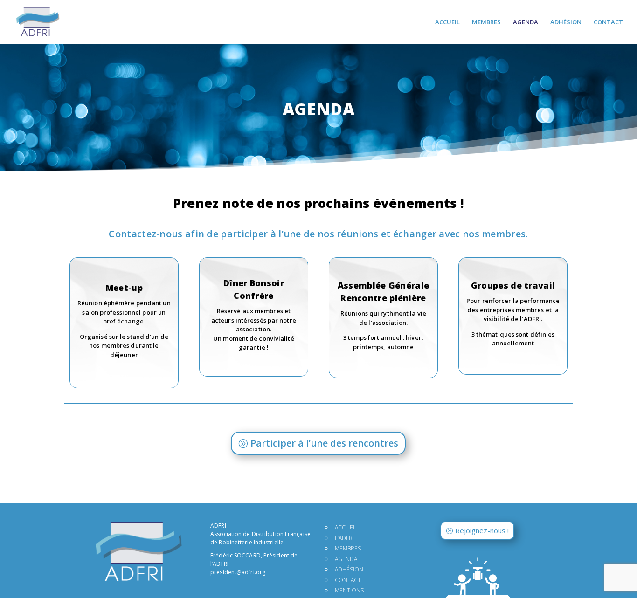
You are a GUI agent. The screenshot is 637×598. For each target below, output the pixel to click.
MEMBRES (486, 22)
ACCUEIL (447, 22)
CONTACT (608, 22)
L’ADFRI (344, 538)
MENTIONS (349, 590)
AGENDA (525, 22)
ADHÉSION (566, 22)
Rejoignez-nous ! (482, 530)
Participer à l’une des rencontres (324, 443)
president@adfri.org (237, 572)
